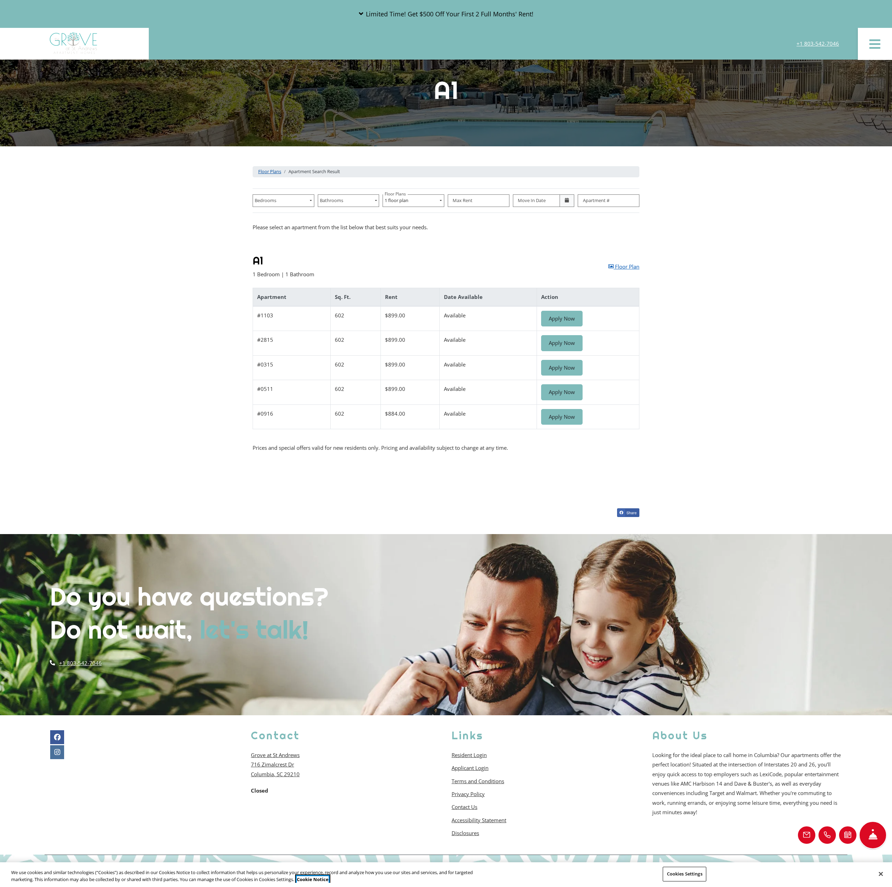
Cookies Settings (684, 874)
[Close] (881, 873)
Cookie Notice (313, 879)
